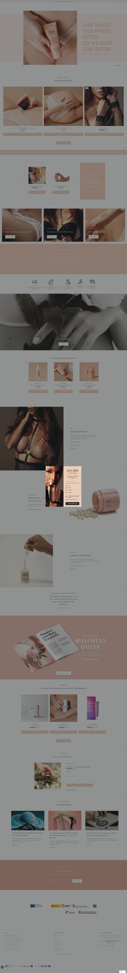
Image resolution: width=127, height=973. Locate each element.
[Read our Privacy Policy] (78, 499)
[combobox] (122, 971)
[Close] (79, 467)
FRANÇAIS (70, 492)
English (121, 971)
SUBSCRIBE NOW (72, 503)
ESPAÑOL (70, 490)
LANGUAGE (68, 485)
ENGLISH (70, 487)
